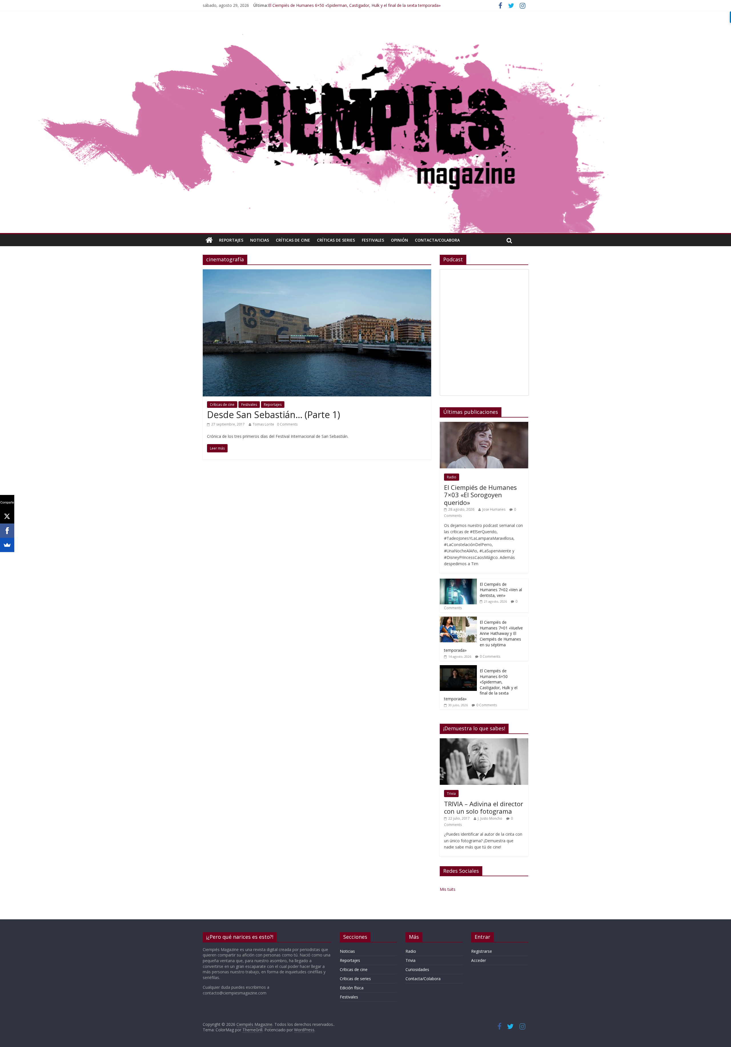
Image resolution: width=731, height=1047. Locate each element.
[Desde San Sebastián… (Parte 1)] (317, 273)
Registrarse (481, 951)
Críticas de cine (293, 240)
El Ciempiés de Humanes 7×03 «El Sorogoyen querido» (480, 495)
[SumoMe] (7, 545)
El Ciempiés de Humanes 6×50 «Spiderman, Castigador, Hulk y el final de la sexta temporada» (354, 5)
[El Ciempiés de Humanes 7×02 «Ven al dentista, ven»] (458, 581)
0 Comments (287, 424)
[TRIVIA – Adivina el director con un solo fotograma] (484, 741)
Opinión (399, 240)
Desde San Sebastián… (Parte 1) (273, 414)
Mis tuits (447, 889)
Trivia (451, 793)
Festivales (373, 240)
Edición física (352, 987)
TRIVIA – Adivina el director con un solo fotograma (483, 807)
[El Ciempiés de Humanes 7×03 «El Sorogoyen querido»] (484, 425)
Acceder (478, 960)
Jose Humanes (493, 509)
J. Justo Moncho (490, 818)
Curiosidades (417, 969)
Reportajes (231, 240)
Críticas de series (336, 240)
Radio (451, 477)
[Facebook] (7, 531)
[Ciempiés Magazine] (365, 27)
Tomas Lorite (263, 424)
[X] (7, 516)
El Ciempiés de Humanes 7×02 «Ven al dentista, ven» (501, 589)
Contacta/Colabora (437, 240)
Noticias (259, 240)
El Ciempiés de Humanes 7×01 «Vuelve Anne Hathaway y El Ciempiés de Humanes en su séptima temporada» (483, 636)
